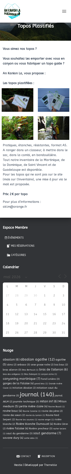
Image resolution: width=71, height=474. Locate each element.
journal (37, 394)
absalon (11, 359)
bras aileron (12, 369)
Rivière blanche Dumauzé (34, 424)
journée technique (26, 401)
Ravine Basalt (56, 406)
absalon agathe (37, 359)
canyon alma (49, 374)
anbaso (23, 364)
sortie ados (31, 438)
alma (11, 364)
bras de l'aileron (53, 369)
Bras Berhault (30, 370)
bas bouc (61, 364)
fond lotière (50, 379)
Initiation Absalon (24, 388)
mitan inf (49, 401)
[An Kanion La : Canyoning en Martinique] (14, 11)
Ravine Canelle (32, 411)
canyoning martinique (21, 379)
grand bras (41, 383)
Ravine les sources (26, 419)
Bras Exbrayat (32, 374)
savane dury (13, 438)
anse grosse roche (42, 364)
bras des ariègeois (13, 374)
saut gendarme (47, 433)
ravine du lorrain (35, 415)
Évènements (16, 237)
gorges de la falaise (18, 383)
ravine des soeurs (14, 415)
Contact (25, 456)
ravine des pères (52, 411)
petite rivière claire (33, 406)
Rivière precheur (40, 428)
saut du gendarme (19, 433)
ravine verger (46, 419)
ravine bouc (12, 411)
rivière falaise (17, 428)
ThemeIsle (50, 465)
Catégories (18, 255)
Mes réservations (22, 245)
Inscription (48, 456)
